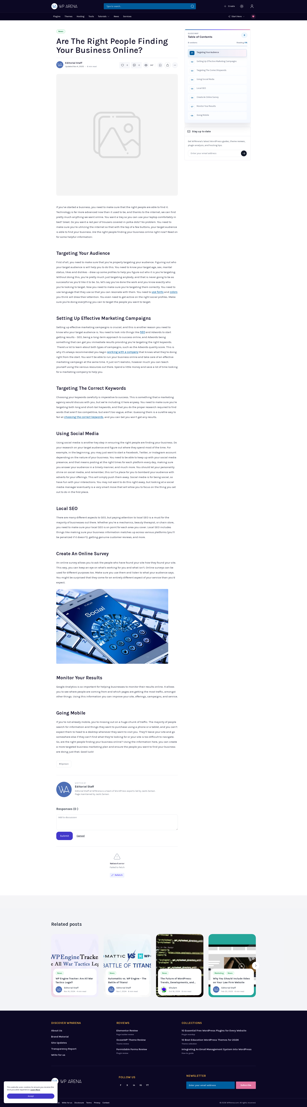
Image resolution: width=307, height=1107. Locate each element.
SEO (142, 332)
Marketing (219, 973)
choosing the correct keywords (83, 417)
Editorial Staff (73, 63)
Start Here (237, 16)
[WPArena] (81, 1081)
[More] (175, 65)
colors (173, 292)
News (60, 31)
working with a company (122, 352)
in (134, 1085)
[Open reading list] (253, 16)
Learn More (35, 1090)
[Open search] (150, 6)
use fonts (158, 292)
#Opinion (64, 764)
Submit (64, 835)
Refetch (119, 875)
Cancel (81, 835)
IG (141, 1085)
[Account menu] (252, 6)
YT (147, 1085)
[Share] (167, 65)
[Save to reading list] (160, 65)
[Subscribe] (244, 153)
